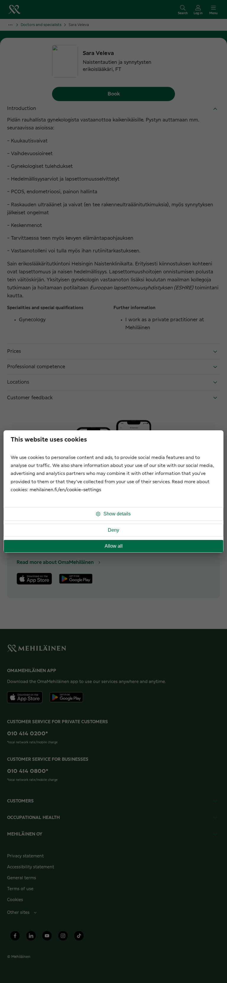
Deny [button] (113, 530)
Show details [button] (117, 513)
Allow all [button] (114, 546)
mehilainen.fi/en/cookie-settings (65, 490)
